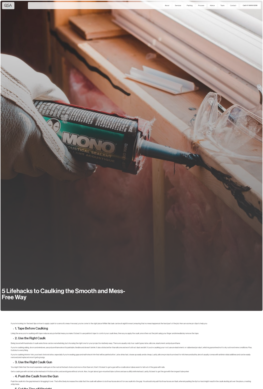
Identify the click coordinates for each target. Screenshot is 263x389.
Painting (190, 5)
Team (222, 5)
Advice (212, 5)
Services (178, 5)
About (167, 5)
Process (201, 5)
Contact (233, 5)
